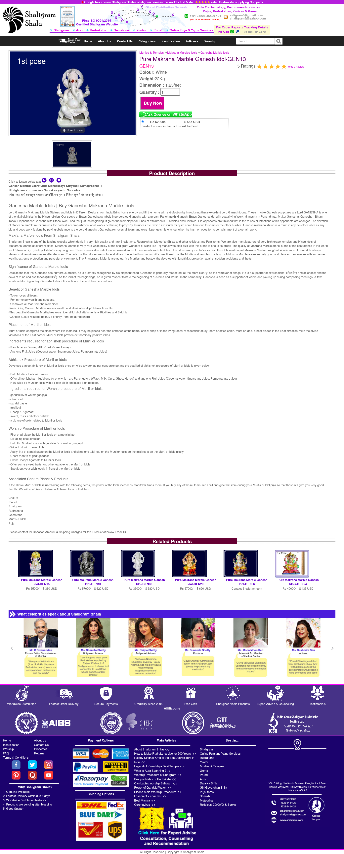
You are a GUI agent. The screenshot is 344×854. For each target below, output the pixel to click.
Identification (171, 41)
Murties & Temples (151, 52)
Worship (210, 41)
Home (88, 41)
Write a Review (296, 66)
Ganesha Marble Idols (214, 52)
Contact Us (125, 41)
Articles (191, 41)
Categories (146, 41)
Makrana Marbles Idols (182, 52)
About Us (104, 41)
